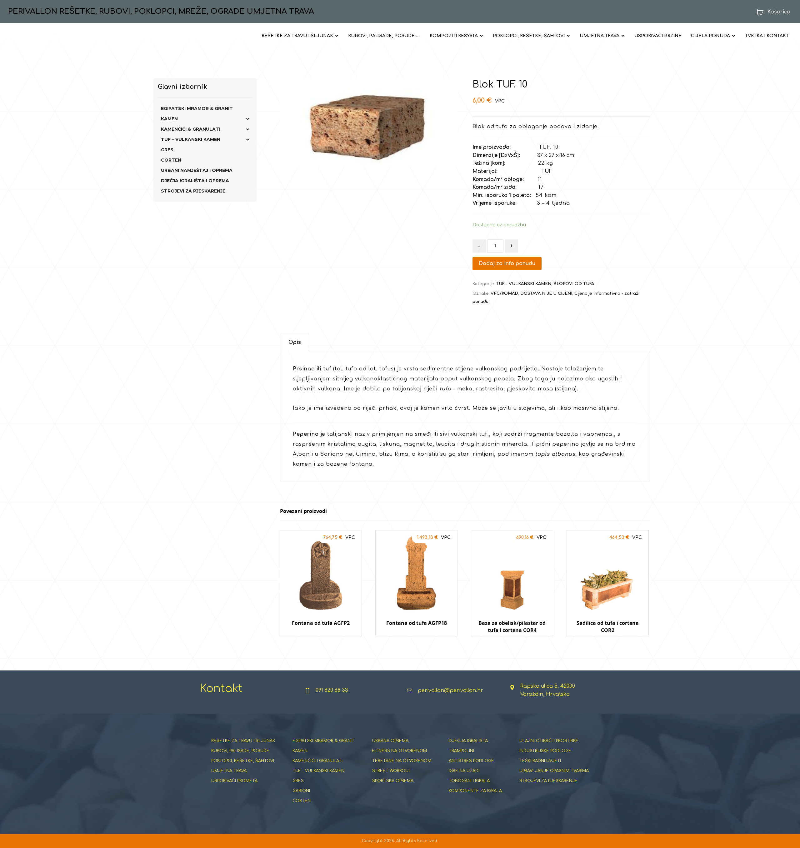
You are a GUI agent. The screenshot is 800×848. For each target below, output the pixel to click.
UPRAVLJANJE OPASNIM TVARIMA (554, 771)
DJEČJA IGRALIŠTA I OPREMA (195, 180)
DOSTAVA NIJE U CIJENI (546, 293)
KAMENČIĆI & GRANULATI (190, 129)
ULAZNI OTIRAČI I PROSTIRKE (548, 741)
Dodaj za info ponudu (507, 263)
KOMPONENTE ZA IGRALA (475, 791)
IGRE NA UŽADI (464, 771)
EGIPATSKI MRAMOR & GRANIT (197, 108)
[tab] (294, 342)
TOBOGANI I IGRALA (469, 781)
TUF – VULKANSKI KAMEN (190, 139)
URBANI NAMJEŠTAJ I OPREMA (196, 170)
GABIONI (301, 791)
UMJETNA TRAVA (229, 771)
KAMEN (169, 119)
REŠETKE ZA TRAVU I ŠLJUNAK (243, 741)
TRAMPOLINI (461, 751)
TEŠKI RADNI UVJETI (540, 761)
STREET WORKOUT (391, 771)
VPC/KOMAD (504, 293)
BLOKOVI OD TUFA (573, 284)
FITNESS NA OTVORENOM (399, 751)
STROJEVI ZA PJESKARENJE (193, 191)
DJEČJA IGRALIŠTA (468, 741)
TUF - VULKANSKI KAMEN (523, 284)
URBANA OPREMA (390, 741)
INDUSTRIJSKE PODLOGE (545, 751)
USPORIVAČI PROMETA (234, 781)
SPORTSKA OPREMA (392, 781)
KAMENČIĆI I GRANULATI (317, 761)
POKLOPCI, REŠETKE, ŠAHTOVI (242, 761)
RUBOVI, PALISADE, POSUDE (240, 751)
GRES (167, 150)
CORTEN (171, 160)
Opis (294, 342)
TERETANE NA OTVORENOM (401, 761)
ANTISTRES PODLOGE (471, 761)
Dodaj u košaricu (321, 642)
